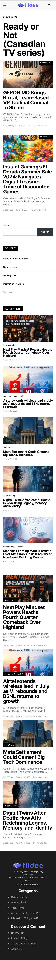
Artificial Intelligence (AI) (15, 258)
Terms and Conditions (24, 943)
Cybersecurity (10, 267)
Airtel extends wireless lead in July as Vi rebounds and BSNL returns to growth (28, 404)
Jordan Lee (8, 210)
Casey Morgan (9, 126)
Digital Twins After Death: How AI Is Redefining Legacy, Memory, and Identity (27, 503)
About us (16, 948)
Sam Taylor (8, 777)
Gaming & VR (46, 63)
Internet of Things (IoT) (14, 283)
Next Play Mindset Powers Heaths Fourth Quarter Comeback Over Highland (27, 353)
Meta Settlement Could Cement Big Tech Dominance (26, 453)
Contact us (17, 932)
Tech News (8, 292)
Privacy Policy (19, 938)
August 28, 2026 (10, 459)
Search (6, 225)
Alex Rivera (8, 716)
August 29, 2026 (10, 360)
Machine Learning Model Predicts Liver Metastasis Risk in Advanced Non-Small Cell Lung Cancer (28, 554)
